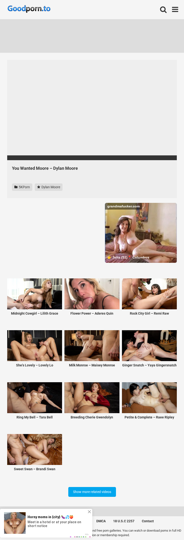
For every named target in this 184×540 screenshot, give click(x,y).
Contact (148, 521)
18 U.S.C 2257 (123, 521)
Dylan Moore (50, 187)
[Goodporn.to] (29, 9)
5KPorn (24, 187)
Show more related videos (92, 492)
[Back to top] (167, 525)
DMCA (101, 521)
